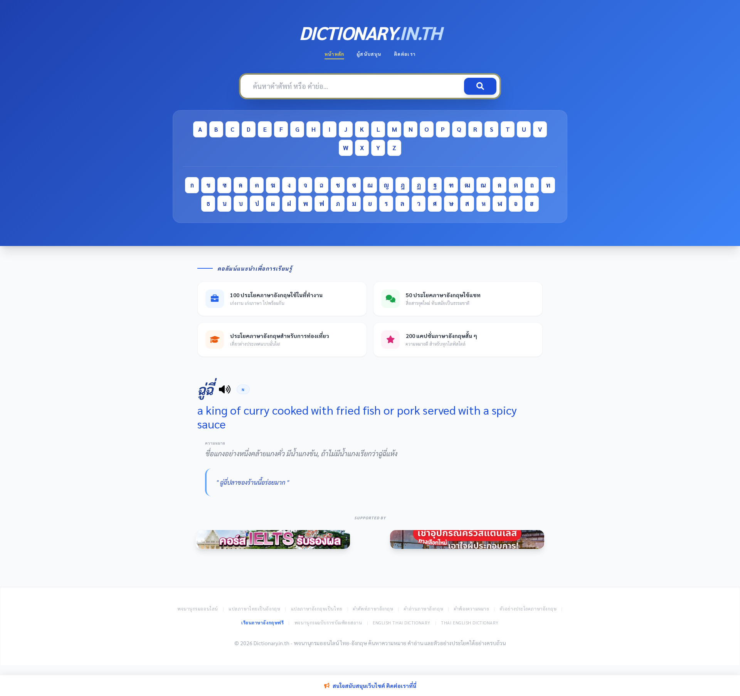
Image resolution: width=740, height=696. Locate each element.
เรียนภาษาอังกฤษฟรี (262, 623)
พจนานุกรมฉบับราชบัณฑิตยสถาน (328, 623)
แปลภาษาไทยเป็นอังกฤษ (254, 609)
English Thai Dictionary (402, 623)
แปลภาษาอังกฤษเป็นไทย (317, 609)
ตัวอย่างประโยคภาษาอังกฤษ (528, 609)
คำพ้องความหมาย (471, 609)
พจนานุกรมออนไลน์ (197, 609)
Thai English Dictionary (470, 623)
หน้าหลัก (334, 54)
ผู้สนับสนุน (369, 54)
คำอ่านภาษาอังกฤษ (423, 609)
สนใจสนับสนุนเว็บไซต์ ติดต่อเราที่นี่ (374, 685)
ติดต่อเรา (404, 54)
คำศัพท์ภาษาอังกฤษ (373, 609)
